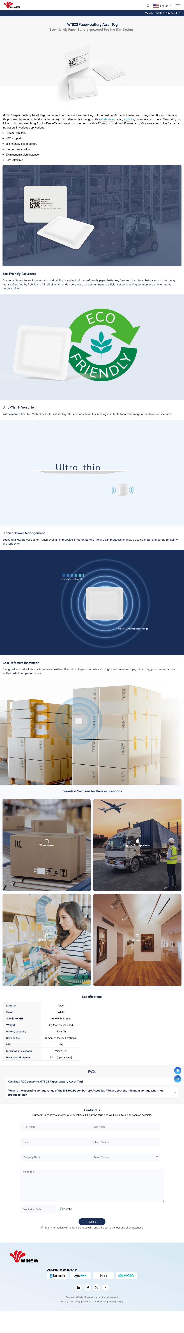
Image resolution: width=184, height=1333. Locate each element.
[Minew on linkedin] (78, 1287)
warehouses (106, 119)
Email (177, 1079)
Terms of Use (99, 1301)
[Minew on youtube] (105, 1287)
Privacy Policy (116, 1301)
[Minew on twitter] (96, 1287)
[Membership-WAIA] (126, 1275)
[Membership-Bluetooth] (57, 1275)
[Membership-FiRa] (103, 1275)
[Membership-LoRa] (80, 1275)
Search (148, 6)
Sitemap (87, 1301)
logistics (129, 119)
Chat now (177, 1070)
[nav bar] (176, 6)
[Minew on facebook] (87, 1287)
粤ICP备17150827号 (70, 1301)
